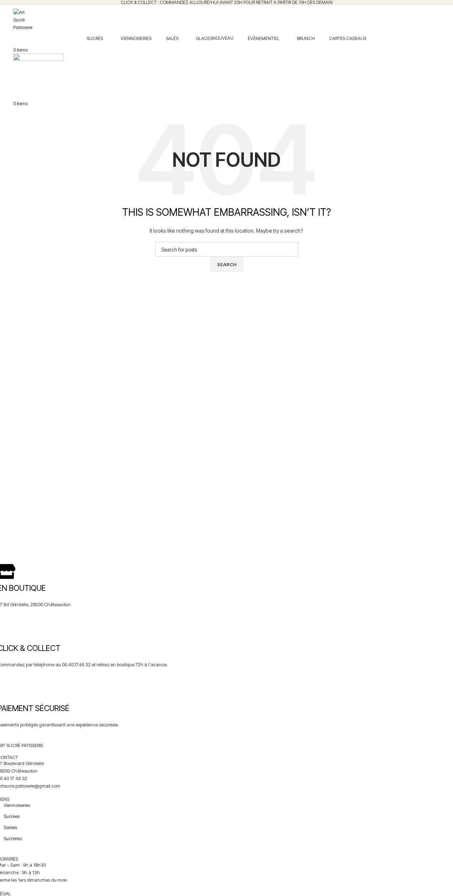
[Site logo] (23, 19)
